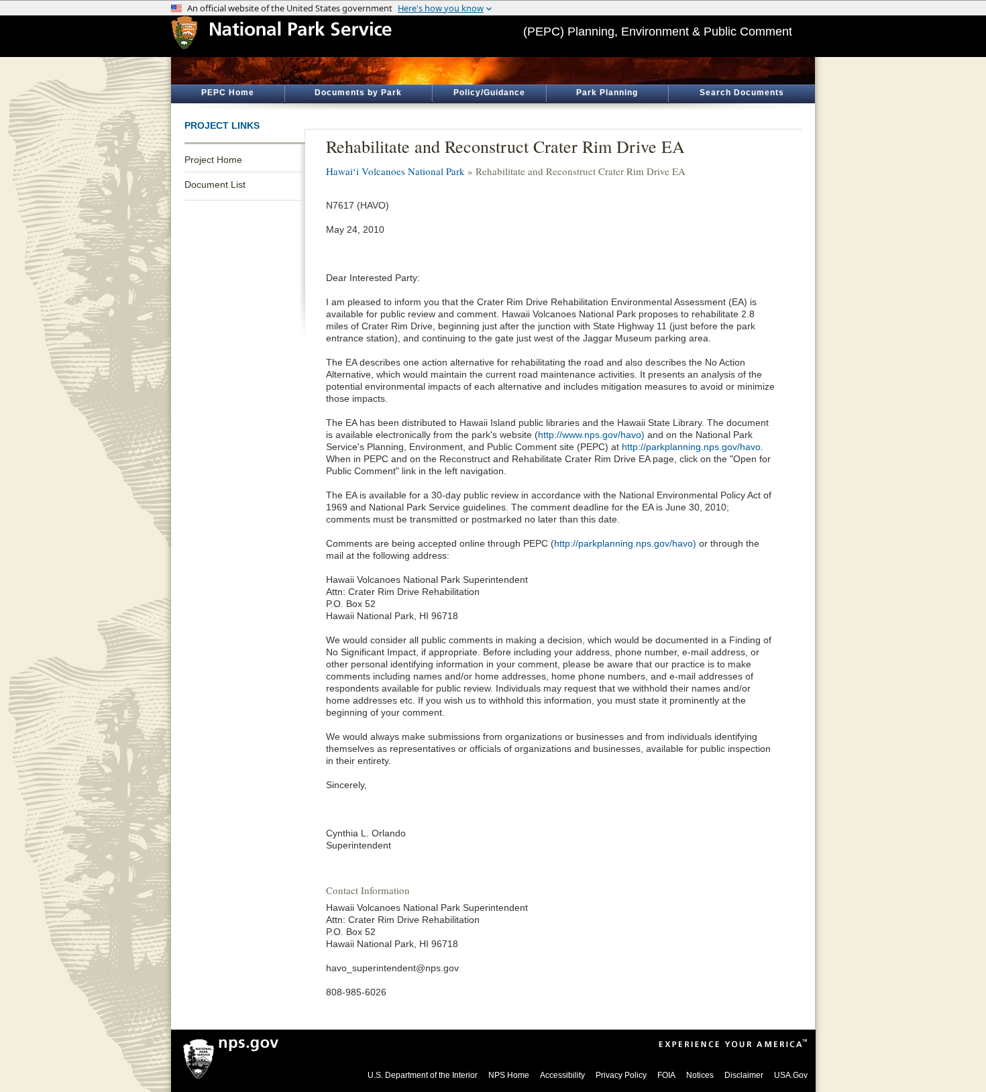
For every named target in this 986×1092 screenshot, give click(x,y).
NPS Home (508, 1075)
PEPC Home (227, 92)
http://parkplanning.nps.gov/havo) (625, 543)
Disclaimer (743, 1075)
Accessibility (562, 1075)
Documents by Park (358, 92)
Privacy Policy (621, 1075)
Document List (214, 184)
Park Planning (607, 92)
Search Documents (742, 92)
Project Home (213, 159)
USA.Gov (791, 1075)
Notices (700, 1075)
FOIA (666, 1075)
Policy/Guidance (489, 92)
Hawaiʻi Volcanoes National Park (395, 171)
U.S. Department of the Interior (423, 1075)
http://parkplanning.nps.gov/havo (691, 446)
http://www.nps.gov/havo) (591, 434)
